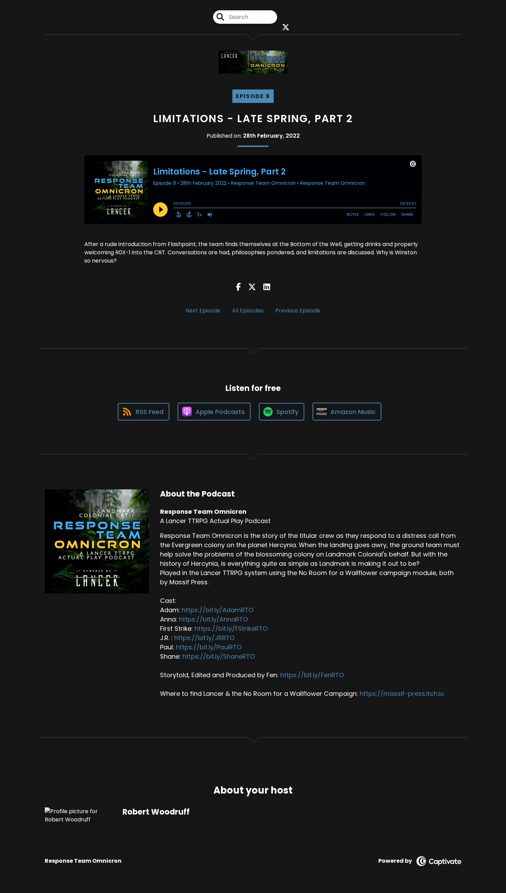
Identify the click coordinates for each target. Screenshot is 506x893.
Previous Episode (297, 311)
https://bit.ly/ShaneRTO (218, 656)
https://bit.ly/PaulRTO (209, 647)
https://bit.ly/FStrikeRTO (230, 628)
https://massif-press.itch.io (402, 693)
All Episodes (248, 311)
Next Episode (203, 311)
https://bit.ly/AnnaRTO (213, 619)
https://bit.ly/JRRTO (204, 638)
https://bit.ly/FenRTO (312, 675)
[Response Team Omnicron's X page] (283, 27)
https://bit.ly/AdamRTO (217, 610)
